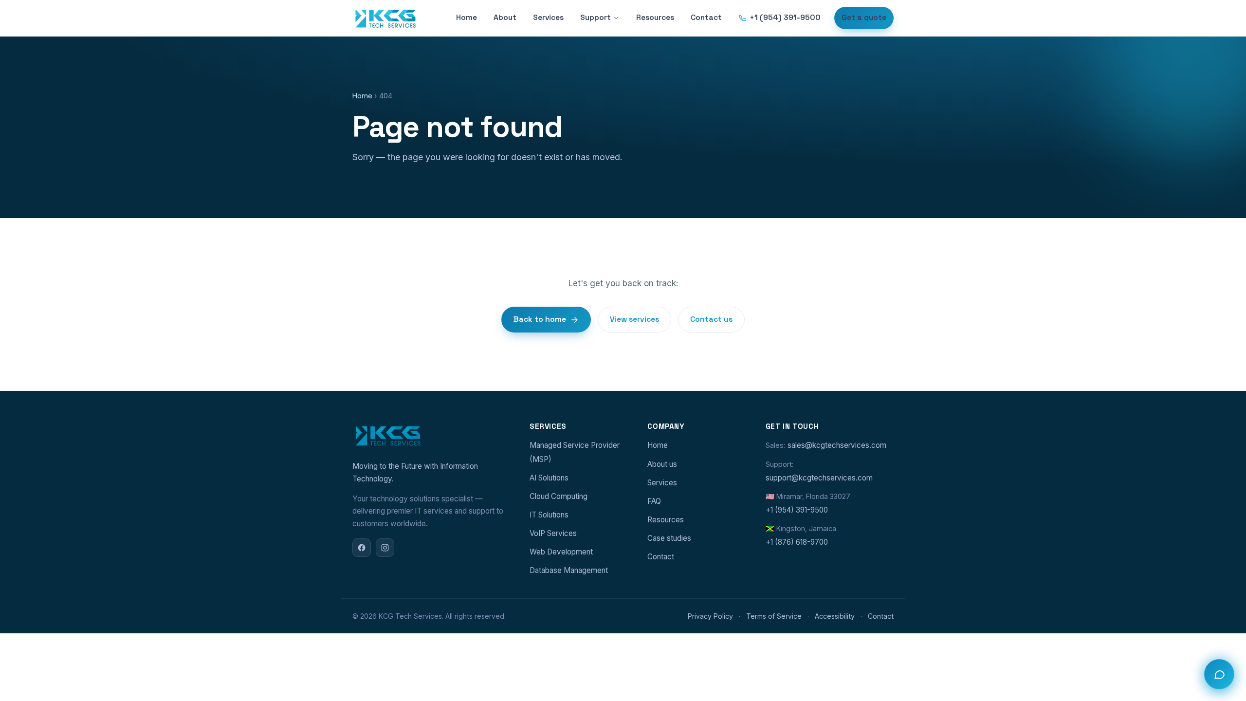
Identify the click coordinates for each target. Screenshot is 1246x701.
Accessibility (835, 616)
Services (548, 17)
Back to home (539, 319)
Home (466, 17)
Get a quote (864, 17)
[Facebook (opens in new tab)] (361, 547)
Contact (706, 17)
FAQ (654, 501)
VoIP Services (553, 533)
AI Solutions (549, 477)
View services (634, 319)
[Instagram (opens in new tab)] (385, 547)
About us (662, 464)
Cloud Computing (558, 496)
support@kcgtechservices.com (819, 477)
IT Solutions (549, 514)
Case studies (669, 538)
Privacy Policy (710, 616)
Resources (655, 17)
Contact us (711, 319)
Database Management (569, 570)
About (505, 17)
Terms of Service (774, 616)
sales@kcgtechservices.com (837, 445)
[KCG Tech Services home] (385, 18)
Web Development (561, 551)
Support (595, 17)
